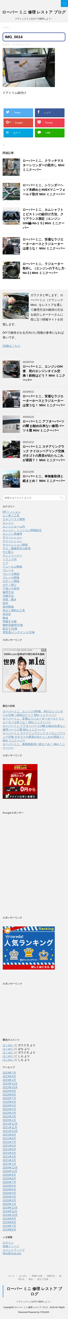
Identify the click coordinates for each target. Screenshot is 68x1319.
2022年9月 (9, 1091)
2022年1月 (9, 1120)
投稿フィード (11, 1246)
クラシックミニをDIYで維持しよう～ (34, 1301)
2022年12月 (10, 1083)
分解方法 (8, 595)
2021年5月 (9, 1149)
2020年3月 (9, 1196)
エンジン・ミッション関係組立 (22, 530)
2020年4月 (9, 1193)
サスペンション (12, 537)
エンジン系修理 (12, 533)
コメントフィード (14, 1249)
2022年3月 (9, 1112)
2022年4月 (9, 1109)
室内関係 (8, 606)
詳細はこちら (11, 346)
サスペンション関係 (15, 544)
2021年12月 (10, 1123)
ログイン (8, 1242)
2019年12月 (10, 1207)
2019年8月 (9, 1222)
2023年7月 (9, 1072)
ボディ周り (10, 584)
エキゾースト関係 (14, 519)
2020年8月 (9, 1178)
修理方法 (8, 592)
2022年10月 (10, 1087)
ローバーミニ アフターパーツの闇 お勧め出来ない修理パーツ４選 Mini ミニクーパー (43, 426)
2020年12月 (10, 1167)
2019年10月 (10, 1215)
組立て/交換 (10, 628)
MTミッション (12, 511)
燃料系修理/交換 (13, 625)
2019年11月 (10, 1211)
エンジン (8, 522)
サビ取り (8, 552)
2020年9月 (9, 1174)
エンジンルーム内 (14, 526)
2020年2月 (9, 1200)
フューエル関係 (12, 566)
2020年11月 (10, 1171)
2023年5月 (9, 1076)
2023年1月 (9, 1080)
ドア (5, 563)
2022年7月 (9, 1098)
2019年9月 (9, 1218)
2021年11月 (10, 1127)
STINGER (44, 1312)
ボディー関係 (11, 581)
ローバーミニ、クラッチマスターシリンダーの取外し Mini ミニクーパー (43, 165)
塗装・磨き (10, 599)
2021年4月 (9, 1153)
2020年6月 (9, 1185)
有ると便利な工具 (14, 610)
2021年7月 (9, 1142)
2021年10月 (10, 1131)
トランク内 (10, 559)
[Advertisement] (34, 865)
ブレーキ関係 (11, 573)
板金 (5, 617)
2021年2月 (9, 1160)
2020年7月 (9, 1182)
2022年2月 (9, 1116)
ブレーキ (8, 570)
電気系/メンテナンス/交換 (19, 632)
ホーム (11, 1276)
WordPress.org (12, 1253)
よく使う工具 (11, 515)
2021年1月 (9, 1164)
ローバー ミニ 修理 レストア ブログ (34, 12)
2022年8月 (9, 1094)
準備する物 (10, 621)
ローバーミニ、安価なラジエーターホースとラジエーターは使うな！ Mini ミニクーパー (44, 244)
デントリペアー (12, 555)
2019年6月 (9, 1229)
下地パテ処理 (11, 588)
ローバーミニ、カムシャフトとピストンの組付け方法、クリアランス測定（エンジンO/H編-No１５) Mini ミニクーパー (44, 218)
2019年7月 (9, 1226)
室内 (5, 603)
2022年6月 (9, 1101)
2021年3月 (9, 1156)
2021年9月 (9, 1134)
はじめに (8, 1045)
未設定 (7, 614)
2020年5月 (9, 1189)
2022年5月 (9, 1105)
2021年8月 (9, 1138)
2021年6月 (9, 1145)
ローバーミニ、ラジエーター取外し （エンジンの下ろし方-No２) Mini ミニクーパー (44, 268)
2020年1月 (9, 1204)
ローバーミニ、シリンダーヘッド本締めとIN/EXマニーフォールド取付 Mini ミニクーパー (44, 189)
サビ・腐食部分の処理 (17, 548)
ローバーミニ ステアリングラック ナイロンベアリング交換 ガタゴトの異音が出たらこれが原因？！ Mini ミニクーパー (34, 737)
